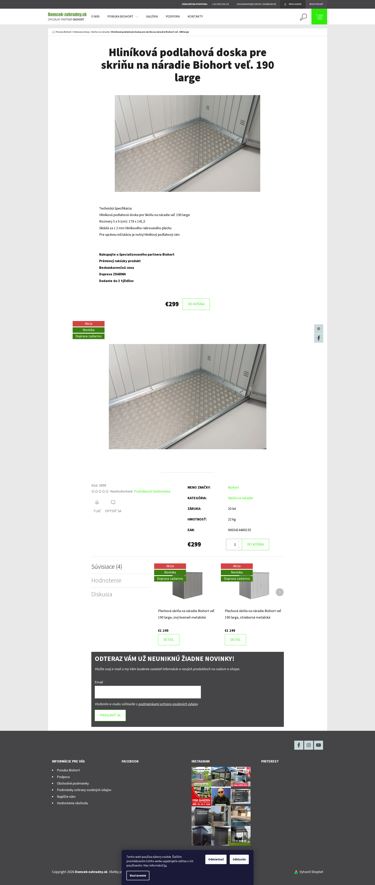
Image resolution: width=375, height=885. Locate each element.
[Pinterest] (318, 328)
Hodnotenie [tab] (106, 580)
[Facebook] (318, 338)
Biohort (233, 487)
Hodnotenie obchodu (72, 803)
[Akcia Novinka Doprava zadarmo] (187, 585)
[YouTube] (318, 745)
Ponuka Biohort (68, 770)
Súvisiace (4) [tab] (106, 566)
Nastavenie (138, 875)
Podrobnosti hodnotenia (152, 491)
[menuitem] (95, 16)
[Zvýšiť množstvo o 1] (239, 542)
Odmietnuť (216, 859)
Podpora (63, 777)
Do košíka (196, 304)
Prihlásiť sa (110, 715)
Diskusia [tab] (101, 594)
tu (165, 865)
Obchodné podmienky (73, 783)
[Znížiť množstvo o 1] (239, 547)
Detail (168, 639)
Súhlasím (239, 859)
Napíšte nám (66, 796)
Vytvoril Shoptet (311, 871)
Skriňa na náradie (240, 498)
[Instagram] (308, 745)
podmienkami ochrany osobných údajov (168, 704)
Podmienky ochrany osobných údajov (84, 790)
